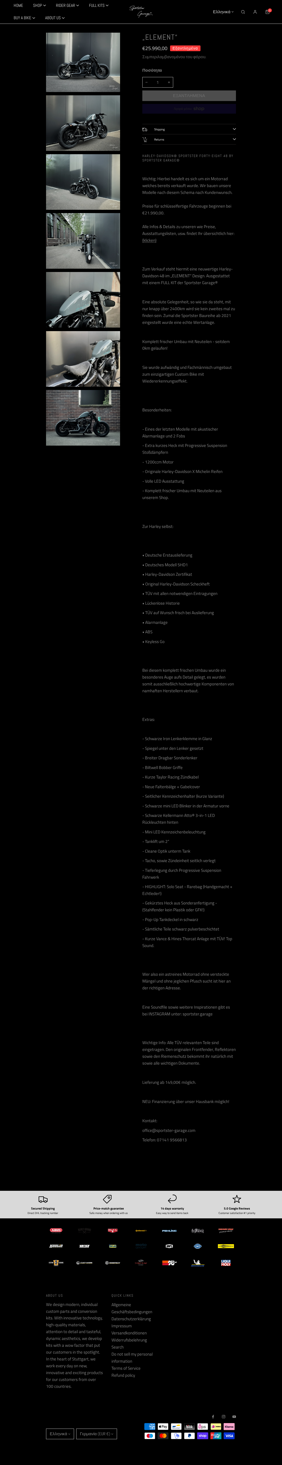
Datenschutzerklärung (131, 1319)
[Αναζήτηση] (243, 12)
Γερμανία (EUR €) (95, 1434)
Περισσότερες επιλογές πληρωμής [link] (189, 117)
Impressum (121, 1326)
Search (117, 1347)
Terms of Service (126, 1368)
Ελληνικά (221, 12)
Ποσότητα (152, 70)
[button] (24, 18)
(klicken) (149, 240)
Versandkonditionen (129, 1333)
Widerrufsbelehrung (129, 1340)
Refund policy (123, 1375)
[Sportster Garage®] (141, 12)
